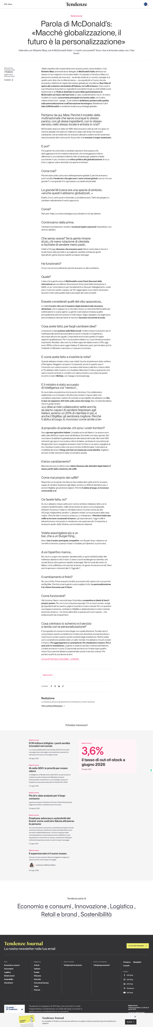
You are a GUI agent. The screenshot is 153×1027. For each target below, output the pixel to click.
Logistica (121, 906)
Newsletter (137, 962)
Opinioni (37, 969)
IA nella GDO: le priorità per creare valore (48, 770)
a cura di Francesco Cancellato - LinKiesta (60, 659)
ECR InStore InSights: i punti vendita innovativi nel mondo (49, 745)
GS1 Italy (130, 975)
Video (36, 986)
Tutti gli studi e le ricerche (73, 965)
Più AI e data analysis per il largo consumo (47, 797)
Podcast (37, 990)
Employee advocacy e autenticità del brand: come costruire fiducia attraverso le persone (51, 821)
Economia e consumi (44, 906)
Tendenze (130, 988)
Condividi (7, 80)
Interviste (37, 979)
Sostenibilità (96, 914)
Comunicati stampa (41, 983)
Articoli (36, 965)
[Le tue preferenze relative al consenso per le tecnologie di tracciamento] (151, 770)
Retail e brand (47, 675)
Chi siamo (127, 962)
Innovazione (91, 906)
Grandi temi (8, 983)
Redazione (9, 72)
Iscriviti (129, 1022)
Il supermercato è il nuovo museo (48, 853)
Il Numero (37, 976)
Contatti (126, 966)
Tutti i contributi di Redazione (51, 706)
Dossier (36, 972)
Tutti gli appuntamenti (101, 965)
